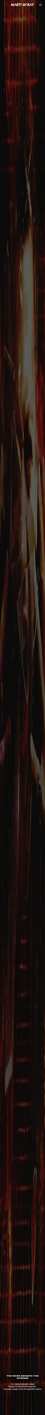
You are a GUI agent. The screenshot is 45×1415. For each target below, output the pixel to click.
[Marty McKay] (22, 4)
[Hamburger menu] (40, 5)
